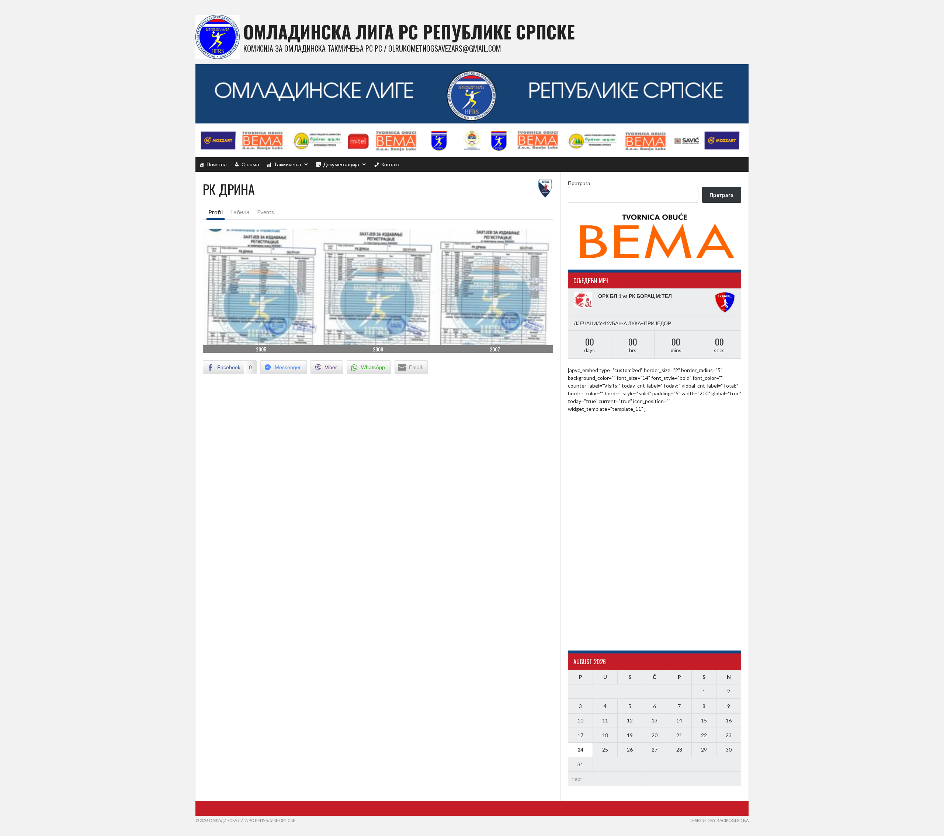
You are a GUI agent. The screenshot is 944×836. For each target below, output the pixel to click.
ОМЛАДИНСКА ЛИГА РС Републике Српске (409, 31)
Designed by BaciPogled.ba (719, 820)
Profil (215, 211)
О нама (250, 164)
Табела (240, 211)
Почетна (216, 164)
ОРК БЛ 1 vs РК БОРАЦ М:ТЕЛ (635, 296)
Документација (341, 164)
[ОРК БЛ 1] (584, 300)
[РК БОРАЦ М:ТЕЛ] (725, 302)
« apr (577, 779)
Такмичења (287, 164)
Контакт (390, 164)
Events (265, 211)
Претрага (579, 183)
